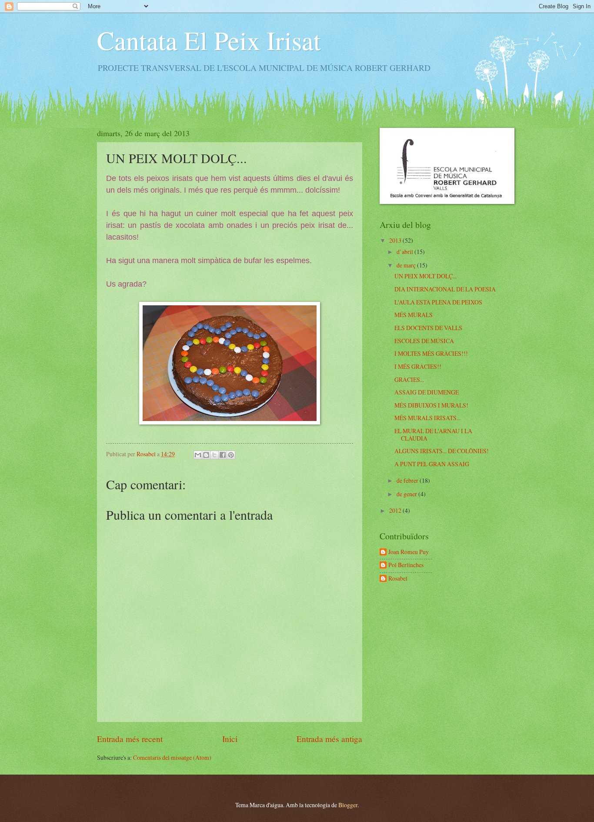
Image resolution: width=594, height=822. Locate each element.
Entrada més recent (130, 738)
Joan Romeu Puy (408, 552)
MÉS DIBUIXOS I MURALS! (431, 405)
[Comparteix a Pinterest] (231, 455)
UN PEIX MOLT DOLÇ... (425, 276)
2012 (396, 510)
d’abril (405, 251)
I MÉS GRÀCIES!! (417, 366)
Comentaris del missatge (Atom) (172, 757)
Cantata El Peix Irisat (209, 40)
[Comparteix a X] (214, 455)
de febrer (408, 480)
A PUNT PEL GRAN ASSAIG (431, 464)
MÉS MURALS (413, 315)
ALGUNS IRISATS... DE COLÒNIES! (441, 451)
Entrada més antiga (329, 738)
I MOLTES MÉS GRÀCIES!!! (431, 353)
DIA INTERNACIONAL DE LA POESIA (445, 289)
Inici (229, 738)
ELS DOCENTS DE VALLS (428, 328)
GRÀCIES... (409, 379)
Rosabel (397, 578)
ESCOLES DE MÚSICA (424, 341)
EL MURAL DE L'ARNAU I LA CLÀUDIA (433, 434)
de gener (407, 494)
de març (407, 265)
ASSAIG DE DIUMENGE (426, 392)
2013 (396, 240)
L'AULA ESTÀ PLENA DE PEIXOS (438, 302)
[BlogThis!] (206, 455)
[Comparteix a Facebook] (222, 455)
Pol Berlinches (406, 565)
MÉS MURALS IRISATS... (427, 418)
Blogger (347, 805)
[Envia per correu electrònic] (198, 455)
